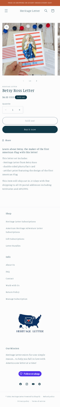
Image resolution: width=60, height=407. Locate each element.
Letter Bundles (13, 245)
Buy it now (30, 129)
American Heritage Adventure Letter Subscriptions (24, 230)
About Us (10, 265)
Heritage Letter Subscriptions (21, 221)
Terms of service (38, 401)
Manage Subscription (16, 299)
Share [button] (8, 140)
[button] (6, 10)
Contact (10, 278)
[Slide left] (23, 81)
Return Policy (12, 292)
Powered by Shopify (32, 396)
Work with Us (13, 285)
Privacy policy (23, 401)
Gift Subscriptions (15, 239)
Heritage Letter (18, 396)
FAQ (8, 271)
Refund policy (48, 396)
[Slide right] (36, 81)
